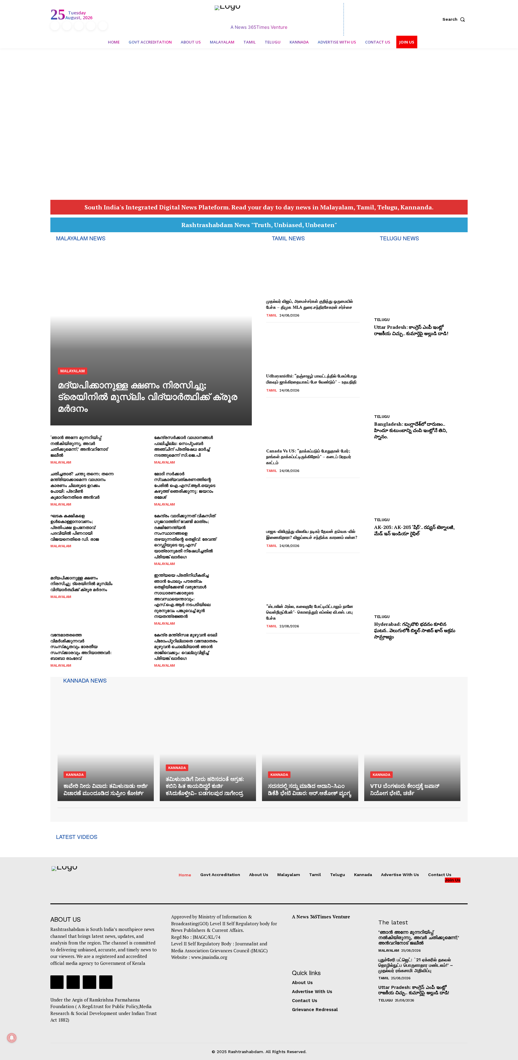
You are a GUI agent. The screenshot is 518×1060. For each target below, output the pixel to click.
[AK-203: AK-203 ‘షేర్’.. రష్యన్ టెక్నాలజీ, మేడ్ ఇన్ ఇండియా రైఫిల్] (421, 479)
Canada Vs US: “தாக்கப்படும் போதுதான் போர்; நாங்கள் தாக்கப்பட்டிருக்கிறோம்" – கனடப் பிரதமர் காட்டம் (308, 456)
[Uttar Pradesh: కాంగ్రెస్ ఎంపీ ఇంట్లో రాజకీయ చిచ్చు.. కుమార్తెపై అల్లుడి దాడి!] (421, 279)
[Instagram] (66, 25)
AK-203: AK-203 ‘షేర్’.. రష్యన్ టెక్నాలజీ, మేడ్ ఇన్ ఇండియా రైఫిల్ (414, 530)
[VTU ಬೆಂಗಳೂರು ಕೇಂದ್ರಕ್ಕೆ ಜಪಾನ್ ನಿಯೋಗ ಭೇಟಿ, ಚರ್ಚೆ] (412, 743)
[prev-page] (270, 641)
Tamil (271, 315)
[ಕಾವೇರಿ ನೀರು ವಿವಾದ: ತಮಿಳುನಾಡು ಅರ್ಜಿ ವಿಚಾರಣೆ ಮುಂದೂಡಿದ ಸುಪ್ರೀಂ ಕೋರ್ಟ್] (106, 743)
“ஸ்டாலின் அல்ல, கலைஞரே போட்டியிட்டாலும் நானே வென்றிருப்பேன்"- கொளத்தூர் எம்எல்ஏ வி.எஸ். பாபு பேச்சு (309, 612)
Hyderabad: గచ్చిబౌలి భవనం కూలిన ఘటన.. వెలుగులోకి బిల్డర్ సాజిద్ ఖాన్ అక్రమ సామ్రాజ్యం (414, 630)
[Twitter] (90, 25)
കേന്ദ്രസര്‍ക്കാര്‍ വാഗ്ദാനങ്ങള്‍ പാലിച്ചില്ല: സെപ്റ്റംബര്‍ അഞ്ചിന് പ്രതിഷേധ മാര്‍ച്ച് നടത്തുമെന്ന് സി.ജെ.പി (183, 446)
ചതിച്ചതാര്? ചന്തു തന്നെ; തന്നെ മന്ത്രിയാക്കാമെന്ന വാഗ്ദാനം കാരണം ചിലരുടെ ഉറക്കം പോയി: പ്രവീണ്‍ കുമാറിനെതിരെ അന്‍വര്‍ (82, 485)
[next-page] (279, 641)
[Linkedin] (78, 25)
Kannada (75, 775)
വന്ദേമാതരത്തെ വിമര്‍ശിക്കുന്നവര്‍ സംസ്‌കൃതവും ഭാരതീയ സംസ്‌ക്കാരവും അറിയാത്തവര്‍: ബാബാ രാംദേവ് (81, 646)
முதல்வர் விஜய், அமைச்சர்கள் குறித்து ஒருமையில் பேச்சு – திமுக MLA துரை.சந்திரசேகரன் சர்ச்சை (309, 304)
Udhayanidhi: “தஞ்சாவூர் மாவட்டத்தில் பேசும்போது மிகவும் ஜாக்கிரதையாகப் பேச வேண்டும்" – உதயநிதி (311, 379)
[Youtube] (102, 25)
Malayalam (72, 371)
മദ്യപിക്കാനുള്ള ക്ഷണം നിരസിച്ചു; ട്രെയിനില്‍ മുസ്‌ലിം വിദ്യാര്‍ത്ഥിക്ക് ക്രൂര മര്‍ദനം (147, 397)
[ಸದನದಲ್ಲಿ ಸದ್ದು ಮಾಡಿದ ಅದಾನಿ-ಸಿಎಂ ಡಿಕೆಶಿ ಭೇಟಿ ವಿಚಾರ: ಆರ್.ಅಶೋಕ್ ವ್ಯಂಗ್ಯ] (310, 743)
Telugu (381, 320)
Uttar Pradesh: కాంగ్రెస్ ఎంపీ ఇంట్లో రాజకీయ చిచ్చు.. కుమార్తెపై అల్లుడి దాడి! (411, 330)
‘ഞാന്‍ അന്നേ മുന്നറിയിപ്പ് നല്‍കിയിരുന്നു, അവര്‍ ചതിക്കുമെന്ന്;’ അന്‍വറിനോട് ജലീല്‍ (79, 446)
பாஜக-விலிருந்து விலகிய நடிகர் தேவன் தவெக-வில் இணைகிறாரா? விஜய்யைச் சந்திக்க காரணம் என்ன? (311, 534)
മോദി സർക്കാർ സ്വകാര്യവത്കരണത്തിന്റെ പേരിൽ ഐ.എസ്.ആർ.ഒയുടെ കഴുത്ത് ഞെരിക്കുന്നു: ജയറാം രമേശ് (184, 485)
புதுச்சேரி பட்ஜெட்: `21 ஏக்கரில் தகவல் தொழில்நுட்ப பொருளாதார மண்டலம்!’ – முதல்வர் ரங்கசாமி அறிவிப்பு (415, 965)
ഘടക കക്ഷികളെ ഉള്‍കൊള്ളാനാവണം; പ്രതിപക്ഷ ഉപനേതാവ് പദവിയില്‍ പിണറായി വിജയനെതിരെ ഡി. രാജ (74, 527)
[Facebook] (54, 25)
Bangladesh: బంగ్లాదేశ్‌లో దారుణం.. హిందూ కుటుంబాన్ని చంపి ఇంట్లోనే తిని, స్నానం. (410, 430)
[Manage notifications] (11, 1038)
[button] (455, 19)
